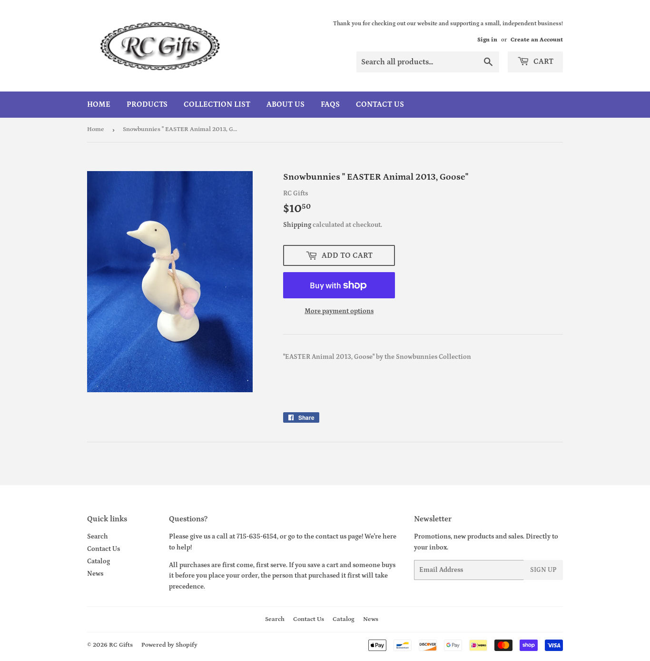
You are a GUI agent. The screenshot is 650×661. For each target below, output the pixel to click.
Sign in (487, 40)
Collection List (217, 104)
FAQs (330, 104)
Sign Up (543, 570)
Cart (542, 61)
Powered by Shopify (169, 645)
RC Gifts (121, 645)
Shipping (297, 225)
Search (97, 536)
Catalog (98, 561)
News (95, 574)
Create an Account (537, 40)
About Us (285, 104)
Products (147, 104)
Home (98, 104)
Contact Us (380, 104)
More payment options (339, 311)
